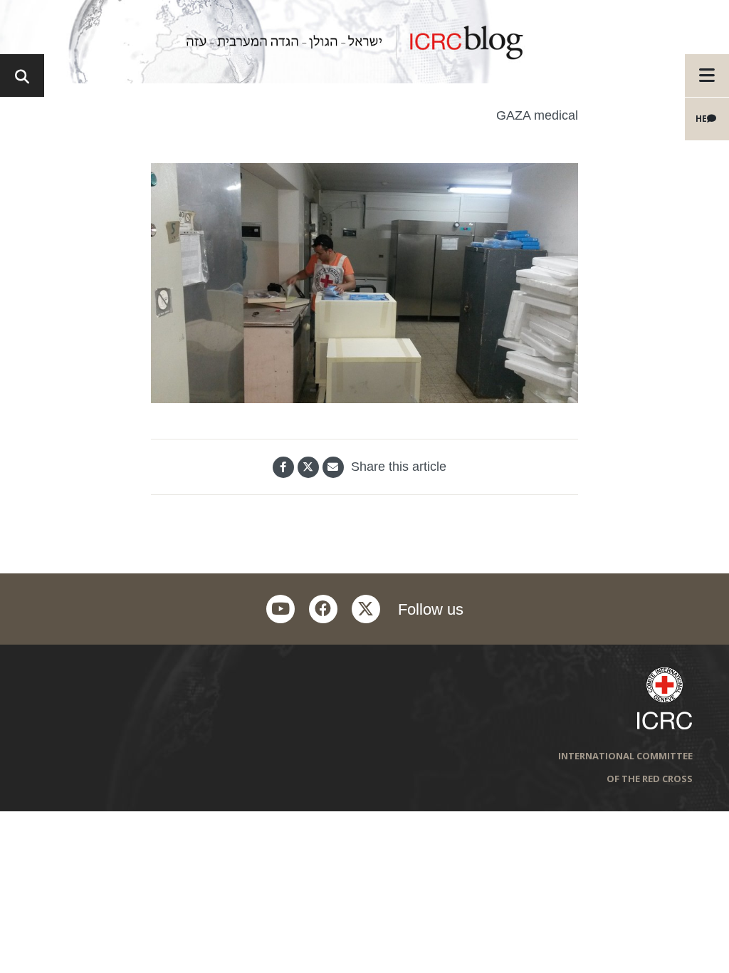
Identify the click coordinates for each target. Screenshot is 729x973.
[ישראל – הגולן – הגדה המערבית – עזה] (364, 41)
